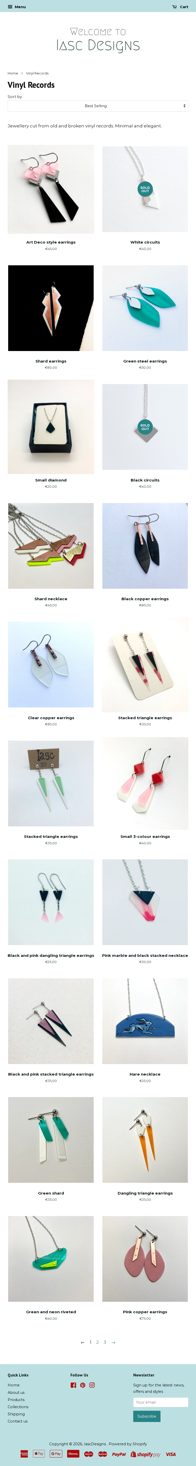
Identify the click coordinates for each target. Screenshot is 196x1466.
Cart (183, 7)
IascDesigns (95, 1444)
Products (16, 1399)
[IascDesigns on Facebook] (73, 1386)
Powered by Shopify (128, 1444)
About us (16, 1392)
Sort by (15, 96)
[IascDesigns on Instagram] (92, 1386)
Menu (20, 7)
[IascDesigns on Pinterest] (82, 1386)
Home (13, 73)
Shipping (16, 1414)
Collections (18, 1407)
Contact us (18, 1421)
